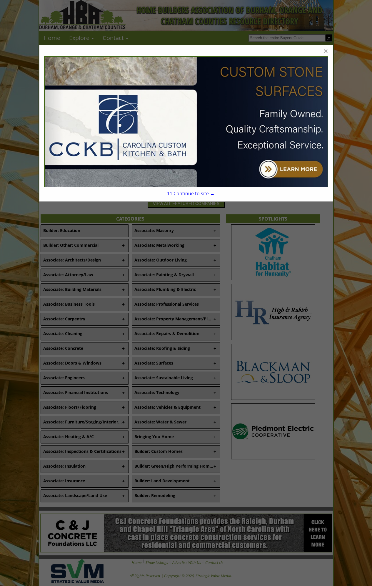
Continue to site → (191, 193)
